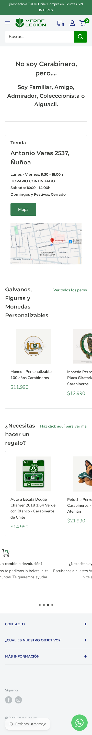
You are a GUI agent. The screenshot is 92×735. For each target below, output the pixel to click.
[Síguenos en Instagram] (18, 699)
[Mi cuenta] (72, 23)
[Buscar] (80, 37)
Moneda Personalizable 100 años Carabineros (31, 374)
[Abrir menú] (7, 23)
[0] (82, 23)
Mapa (23, 209)
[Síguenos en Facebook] (8, 699)
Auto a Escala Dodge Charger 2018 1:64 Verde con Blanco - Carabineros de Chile (32, 508)
